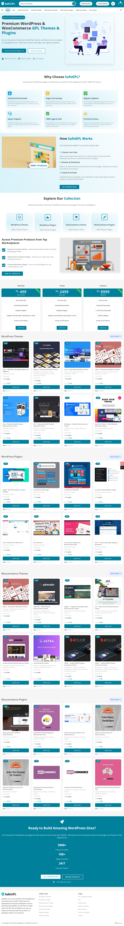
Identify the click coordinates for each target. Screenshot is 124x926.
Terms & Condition (84, 912)
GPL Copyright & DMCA (85, 897)
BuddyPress (37, 372)
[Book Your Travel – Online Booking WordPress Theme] (108, 409)
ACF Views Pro (37, 542)
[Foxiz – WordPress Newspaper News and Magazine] (16, 355)
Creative (50, 372)
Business (36, 428)
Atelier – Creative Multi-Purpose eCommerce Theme (74, 664)
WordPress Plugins (48, 225)
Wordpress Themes (45, 897)
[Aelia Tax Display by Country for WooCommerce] (16, 772)
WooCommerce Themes (47, 374)
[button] (21, 328)
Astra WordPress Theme (41, 663)
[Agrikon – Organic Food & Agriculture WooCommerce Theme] (77, 592)
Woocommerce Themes (46, 903)
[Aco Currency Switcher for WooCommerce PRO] (77, 528)
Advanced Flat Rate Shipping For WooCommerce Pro (44, 734)
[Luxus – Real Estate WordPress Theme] (77, 355)
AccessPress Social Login (41, 490)
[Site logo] (8, 3)
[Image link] (8, 894)
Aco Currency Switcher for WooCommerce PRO (72, 543)
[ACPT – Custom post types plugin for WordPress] (108, 528)
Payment (97, 792)
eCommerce (98, 372)
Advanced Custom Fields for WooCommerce (11, 734)
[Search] (74, 3)
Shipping (36, 737)
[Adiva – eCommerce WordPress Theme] (108, 355)
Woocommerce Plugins (46, 906)
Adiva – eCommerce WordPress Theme (107, 369)
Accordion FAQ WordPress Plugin (105, 490)
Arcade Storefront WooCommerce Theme (16, 663)
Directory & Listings (70, 372)
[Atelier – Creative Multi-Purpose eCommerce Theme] (77, 648)
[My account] (113, 4)
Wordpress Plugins (44, 900)
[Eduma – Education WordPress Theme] (47, 355)
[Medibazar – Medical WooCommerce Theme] (77, 409)
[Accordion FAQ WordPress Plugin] (108, 475)
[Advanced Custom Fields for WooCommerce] (16, 718)
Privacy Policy (82, 903)
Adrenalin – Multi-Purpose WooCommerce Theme (42, 607)
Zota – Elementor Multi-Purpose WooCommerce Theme (13, 425)
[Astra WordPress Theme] (47, 648)
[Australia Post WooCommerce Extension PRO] (108, 772)
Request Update (86, 3)
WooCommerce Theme (76, 225)
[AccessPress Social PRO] (77, 475)
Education (37, 374)
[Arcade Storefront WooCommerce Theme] (16, 648)
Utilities (97, 492)
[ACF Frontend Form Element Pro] (16, 528)
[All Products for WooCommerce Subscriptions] (47, 772)
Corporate (44, 372)
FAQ (79, 900)
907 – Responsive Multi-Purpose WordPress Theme (44, 425)
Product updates (102, 3)
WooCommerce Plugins (104, 225)
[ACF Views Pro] (46, 528)
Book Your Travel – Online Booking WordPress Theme (106, 425)
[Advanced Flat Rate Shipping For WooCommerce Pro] (47, 718)
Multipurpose (49, 428)
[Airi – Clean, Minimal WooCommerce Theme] (108, 592)
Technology (43, 665)
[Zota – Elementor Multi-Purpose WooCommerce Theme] (16, 409)
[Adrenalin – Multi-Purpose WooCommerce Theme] (47, 592)
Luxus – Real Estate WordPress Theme (76, 369)
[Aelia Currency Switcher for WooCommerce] (108, 718)
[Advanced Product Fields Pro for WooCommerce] (77, 718)
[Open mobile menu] (2, 10)
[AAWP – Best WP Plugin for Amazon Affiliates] (16, 475)
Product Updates (44, 915)
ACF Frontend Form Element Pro (13, 542)
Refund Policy (82, 909)
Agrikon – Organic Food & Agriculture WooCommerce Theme (76, 607)
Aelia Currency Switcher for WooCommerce (103, 734)
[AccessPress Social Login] (46, 475)
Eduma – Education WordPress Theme (46, 369)
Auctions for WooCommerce (73, 787)
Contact (80, 915)
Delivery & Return (83, 906)
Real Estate (80, 372)
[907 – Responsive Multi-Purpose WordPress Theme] (47, 409)
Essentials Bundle (44, 909)
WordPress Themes (19, 225)
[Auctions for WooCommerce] (77, 772)
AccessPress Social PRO (71, 490)
